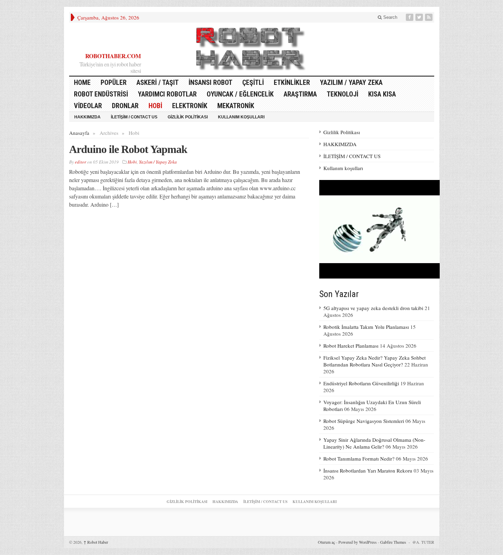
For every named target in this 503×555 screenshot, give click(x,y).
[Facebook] (410, 17)
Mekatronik (235, 106)
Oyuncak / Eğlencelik (240, 94)
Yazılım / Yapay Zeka (351, 82)
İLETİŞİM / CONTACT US (134, 117)
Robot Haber (95, 542)
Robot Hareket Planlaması (350, 345)
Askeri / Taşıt (158, 82)
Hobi (155, 106)
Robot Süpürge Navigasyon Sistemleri (363, 420)
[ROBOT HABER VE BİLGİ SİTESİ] (251, 49)
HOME (82, 82)
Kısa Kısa (382, 94)
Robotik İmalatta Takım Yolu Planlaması (366, 326)
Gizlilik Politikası (188, 117)
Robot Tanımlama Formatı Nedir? (359, 458)
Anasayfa (79, 132)
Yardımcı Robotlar (167, 94)
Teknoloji (342, 94)
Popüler (114, 82)
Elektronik (189, 106)
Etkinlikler (292, 82)
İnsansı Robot (210, 82)
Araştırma (300, 94)
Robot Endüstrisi (101, 94)
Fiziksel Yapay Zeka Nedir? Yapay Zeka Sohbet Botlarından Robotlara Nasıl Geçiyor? (374, 361)
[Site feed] (429, 17)
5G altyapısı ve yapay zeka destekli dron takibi (373, 308)
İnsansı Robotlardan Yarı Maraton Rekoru (367, 470)
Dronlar (125, 106)
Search (389, 17)
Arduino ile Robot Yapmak (128, 149)
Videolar (88, 106)
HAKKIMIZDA (87, 117)
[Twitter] (420, 17)
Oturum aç (326, 542)
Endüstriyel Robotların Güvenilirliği (361, 383)
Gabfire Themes (393, 542)
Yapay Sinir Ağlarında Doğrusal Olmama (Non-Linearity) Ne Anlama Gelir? (374, 443)
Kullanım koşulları (241, 117)
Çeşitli (253, 82)
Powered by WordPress (357, 542)
